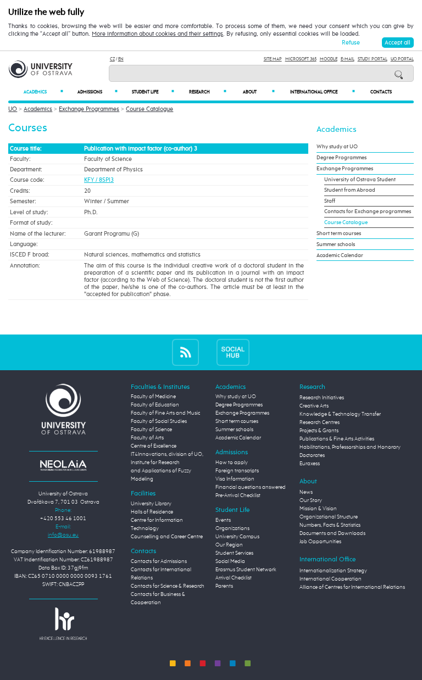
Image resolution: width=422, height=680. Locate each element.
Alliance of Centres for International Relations (352, 587)
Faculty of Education (155, 405)
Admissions (97, 92)
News (306, 492)
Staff (329, 201)
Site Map (273, 59)
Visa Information (234, 479)
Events (223, 520)
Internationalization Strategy (333, 570)
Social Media (230, 561)
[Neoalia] (63, 465)
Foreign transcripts (237, 470)
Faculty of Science (151, 429)
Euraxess (309, 463)
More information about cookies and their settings (157, 34)
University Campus (237, 536)
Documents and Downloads (332, 533)
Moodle (328, 59)
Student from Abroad (349, 190)
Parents (224, 586)
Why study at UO (337, 146)
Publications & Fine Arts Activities (336, 439)
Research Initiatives (321, 397)
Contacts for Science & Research (167, 586)
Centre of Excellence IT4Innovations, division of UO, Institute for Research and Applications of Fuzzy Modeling (167, 462)
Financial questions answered (250, 487)
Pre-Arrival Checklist (237, 495)
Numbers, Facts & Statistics (329, 525)
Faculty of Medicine (153, 396)
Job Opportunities (320, 541)
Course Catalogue (149, 109)
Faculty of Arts (147, 438)
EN (121, 59)
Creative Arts (314, 406)
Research (207, 92)
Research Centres (319, 422)
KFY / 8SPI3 (99, 180)
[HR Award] (63, 623)
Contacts (381, 92)
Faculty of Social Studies (159, 421)
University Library (151, 503)
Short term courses (338, 233)
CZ (112, 59)
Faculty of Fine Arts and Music (165, 413)
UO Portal (402, 59)
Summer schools (335, 244)
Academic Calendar (339, 255)
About (259, 92)
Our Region (229, 545)
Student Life (153, 92)
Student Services (234, 553)
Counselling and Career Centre (167, 536)
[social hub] (232, 351)
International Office (322, 92)
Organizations (232, 528)
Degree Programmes (341, 157)
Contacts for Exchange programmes (367, 211)
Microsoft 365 (300, 59)
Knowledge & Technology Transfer (340, 414)
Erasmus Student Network (245, 569)
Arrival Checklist (233, 578)
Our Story (310, 500)
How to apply (231, 462)
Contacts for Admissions (159, 561)
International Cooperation (330, 579)
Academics (43, 92)
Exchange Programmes (89, 109)
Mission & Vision (318, 508)
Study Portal (372, 59)
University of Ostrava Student (360, 179)
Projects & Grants (318, 430)
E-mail (347, 59)
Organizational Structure (328, 517)
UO (12, 109)
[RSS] (185, 351)
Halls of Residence (152, 512)
